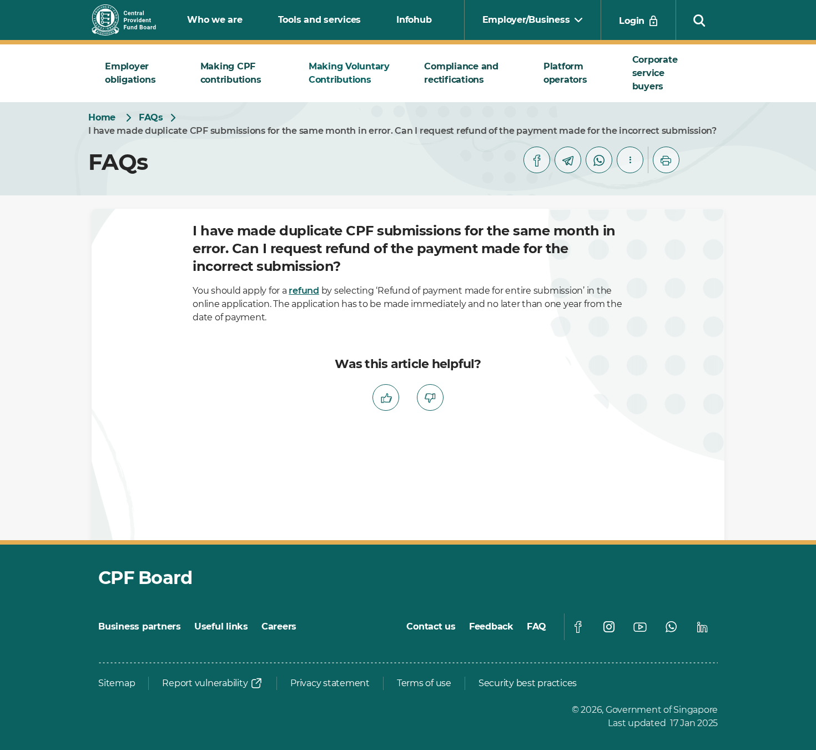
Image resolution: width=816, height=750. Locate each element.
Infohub (413, 19)
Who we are (215, 19)
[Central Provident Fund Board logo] (130, 20)
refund (304, 290)
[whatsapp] (599, 160)
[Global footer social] (578, 626)
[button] (699, 20)
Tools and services (319, 19)
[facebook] (536, 160)
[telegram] (568, 160)
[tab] (139, 73)
